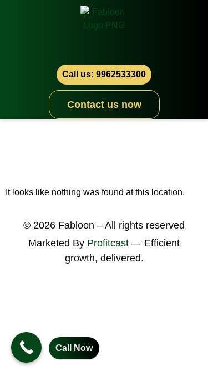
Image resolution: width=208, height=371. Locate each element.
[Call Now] (26, 347)
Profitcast (108, 243)
